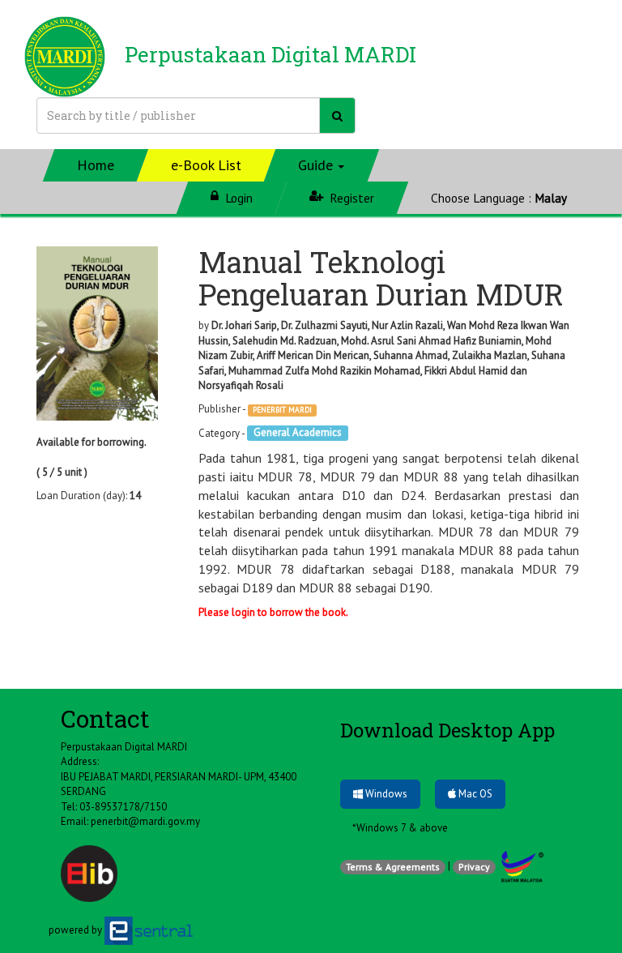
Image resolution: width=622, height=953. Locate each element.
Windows (385, 794)
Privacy (474, 867)
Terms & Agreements (393, 867)
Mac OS (474, 794)
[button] (322, 165)
